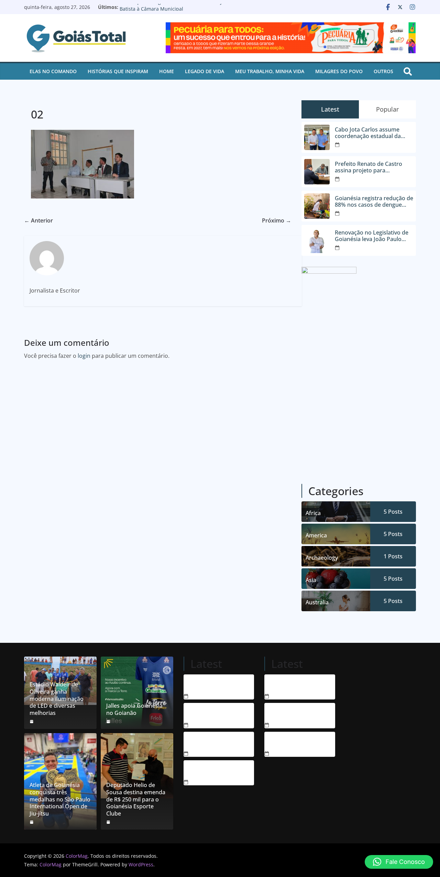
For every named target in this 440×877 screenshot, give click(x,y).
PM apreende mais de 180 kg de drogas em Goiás (210, 770)
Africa (313, 513)
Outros (383, 71)
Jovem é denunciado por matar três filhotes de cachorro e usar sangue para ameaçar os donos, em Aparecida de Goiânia (210, 712)
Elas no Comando (53, 71)
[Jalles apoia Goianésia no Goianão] (137, 693)
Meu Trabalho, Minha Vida (269, 71)
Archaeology (322, 557)
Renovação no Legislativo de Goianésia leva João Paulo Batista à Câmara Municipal (182, 10)
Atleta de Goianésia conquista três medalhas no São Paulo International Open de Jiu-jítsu (60, 799)
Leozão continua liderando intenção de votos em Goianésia (289, 712)
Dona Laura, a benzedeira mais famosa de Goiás (286, 684)
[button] (399, 862)
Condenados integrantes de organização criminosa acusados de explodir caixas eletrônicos (209, 684)
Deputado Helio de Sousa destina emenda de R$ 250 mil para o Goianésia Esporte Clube (135, 799)
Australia (317, 602)
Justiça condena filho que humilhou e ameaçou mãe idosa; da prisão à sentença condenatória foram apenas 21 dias (210, 741)
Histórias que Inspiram (118, 71)
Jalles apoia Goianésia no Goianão (134, 709)
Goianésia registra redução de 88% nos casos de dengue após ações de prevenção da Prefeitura (374, 201)
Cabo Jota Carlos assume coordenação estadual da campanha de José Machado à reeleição (374, 132)
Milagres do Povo (339, 71)
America (316, 535)
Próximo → (276, 220)
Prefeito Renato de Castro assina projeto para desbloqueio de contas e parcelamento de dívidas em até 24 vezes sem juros (371, 167)
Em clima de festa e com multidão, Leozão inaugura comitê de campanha (289, 741)
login (84, 356)
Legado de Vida (204, 71)
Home (166, 71)
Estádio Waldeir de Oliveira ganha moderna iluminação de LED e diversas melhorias (57, 699)
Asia (311, 580)
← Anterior (38, 220)
